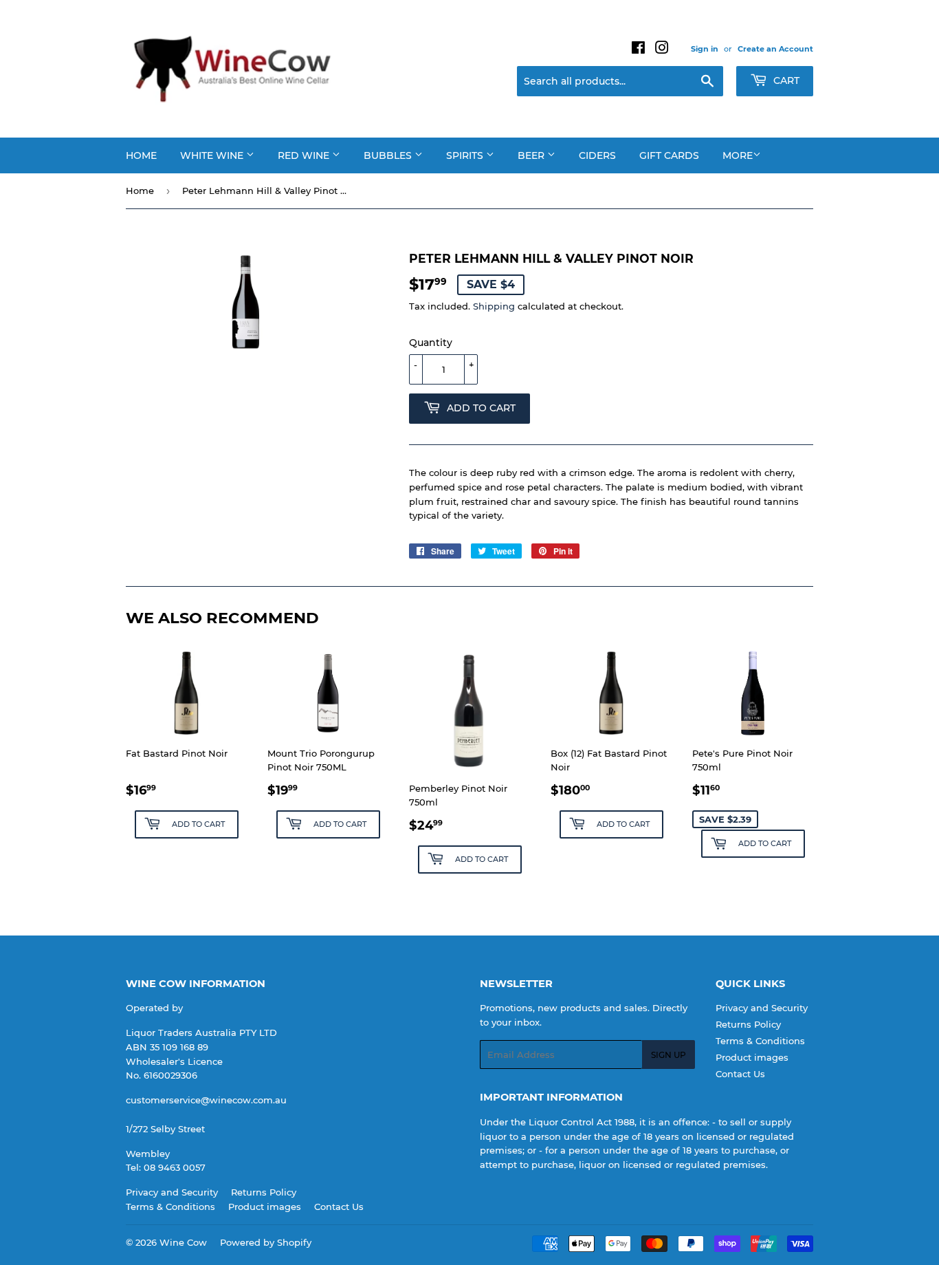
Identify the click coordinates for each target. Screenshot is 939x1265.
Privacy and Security (762, 1007)
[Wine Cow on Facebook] (638, 49)
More (737, 155)
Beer (532, 155)
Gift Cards (669, 155)
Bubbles (389, 155)
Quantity (430, 342)
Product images (752, 1057)
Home (141, 155)
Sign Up (668, 1055)
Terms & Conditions (760, 1040)
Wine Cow (183, 1242)
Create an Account (775, 49)
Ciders (597, 155)
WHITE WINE (213, 155)
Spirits (466, 155)
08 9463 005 (172, 1167)
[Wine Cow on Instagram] (662, 49)
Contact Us (740, 1073)
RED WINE (305, 155)
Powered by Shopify (265, 1242)
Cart (785, 80)
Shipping (494, 306)
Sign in (704, 49)
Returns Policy (748, 1024)
